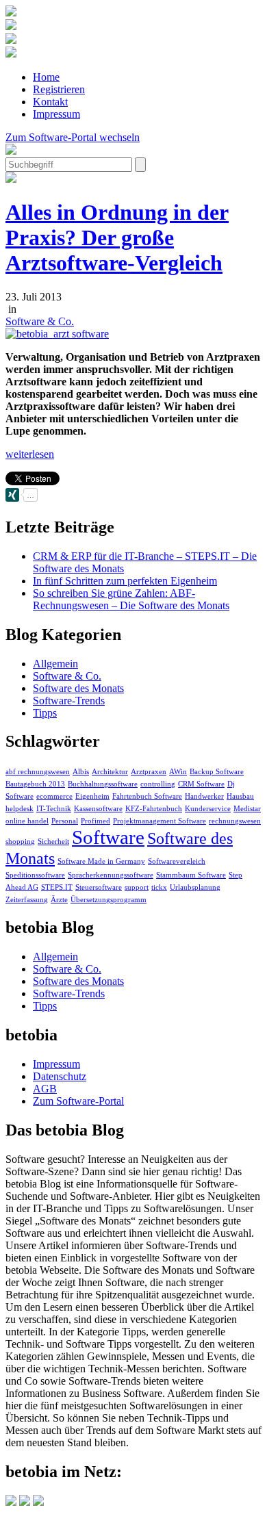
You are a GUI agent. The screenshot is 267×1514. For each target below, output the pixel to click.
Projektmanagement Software (159, 821)
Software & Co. (39, 321)
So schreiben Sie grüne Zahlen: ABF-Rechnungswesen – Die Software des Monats (131, 599)
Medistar (247, 808)
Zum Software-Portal (78, 1101)
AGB (45, 1088)
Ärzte (59, 899)
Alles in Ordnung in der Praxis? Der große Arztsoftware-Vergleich (117, 237)
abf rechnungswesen (37, 771)
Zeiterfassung (26, 899)
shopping (20, 841)
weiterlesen (29, 454)
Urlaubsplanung (195, 887)
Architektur (110, 771)
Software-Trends (69, 700)
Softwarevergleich (176, 861)
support (137, 887)
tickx (159, 887)
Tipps (45, 713)
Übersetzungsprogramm (109, 899)
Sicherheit (53, 841)
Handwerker (204, 796)
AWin (178, 771)
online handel (27, 821)
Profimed (95, 821)
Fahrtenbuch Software (147, 796)
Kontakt (50, 101)
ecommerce (54, 796)
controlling (157, 784)
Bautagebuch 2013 (35, 784)
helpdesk (19, 808)
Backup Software (217, 771)
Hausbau (240, 796)
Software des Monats (78, 688)
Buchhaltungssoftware (103, 784)
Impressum (56, 114)
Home (46, 77)
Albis (81, 771)
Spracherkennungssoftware (110, 875)
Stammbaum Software (191, 875)
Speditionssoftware (35, 875)
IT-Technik (53, 808)
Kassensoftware (98, 808)
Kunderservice (208, 808)
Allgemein (55, 663)
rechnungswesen (235, 821)
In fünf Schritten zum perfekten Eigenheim (125, 581)
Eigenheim (92, 796)
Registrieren (59, 89)
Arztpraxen (148, 771)
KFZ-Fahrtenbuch (153, 808)
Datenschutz (59, 1076)
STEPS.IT (57, 887)
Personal (64, 821)
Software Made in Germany (101, 861)
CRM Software (201, 784)
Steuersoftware (98, 887)
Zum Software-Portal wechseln (72, 137)
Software (108, 837)
